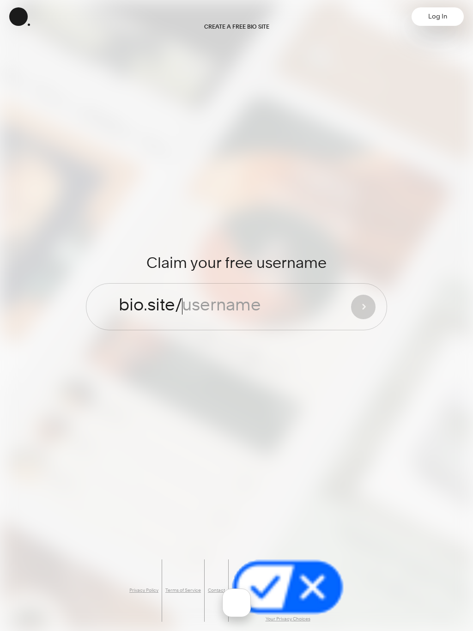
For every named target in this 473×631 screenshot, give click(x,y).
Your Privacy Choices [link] (288, 619)
